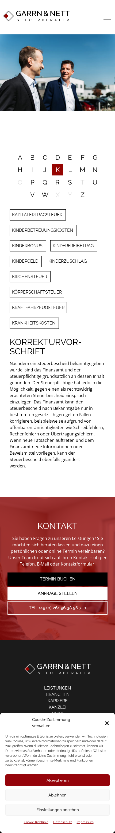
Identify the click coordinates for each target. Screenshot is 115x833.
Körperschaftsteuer (37, 292)
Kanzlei (57, 707)
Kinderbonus (28, 245)
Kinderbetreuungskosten (43, 230)
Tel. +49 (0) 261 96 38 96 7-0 (57, 607)
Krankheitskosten (34, 323)
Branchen (58, 694)
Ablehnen (57, 795)
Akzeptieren (58, 780)
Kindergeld (25, 261)
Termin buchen (57, 579)
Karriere (58, 700)
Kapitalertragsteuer (37, 214)
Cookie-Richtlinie (36, 822)
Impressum (85, 822)
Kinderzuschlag (68, 261)
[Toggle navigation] (107, 16)
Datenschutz (62, 822)
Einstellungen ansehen (57, 809)
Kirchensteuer (30, 276)
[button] (107, 723)
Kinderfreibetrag (74, 245)
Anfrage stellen (58, 593)
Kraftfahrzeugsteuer (38, 307)
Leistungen (57, 688)
